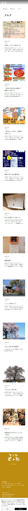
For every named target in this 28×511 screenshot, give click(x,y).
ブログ (19, 8)
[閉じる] (26, 499)
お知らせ (12, 8)
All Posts (5, 8)
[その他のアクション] (23, 41)
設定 (7, 509)
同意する (21, 509)
